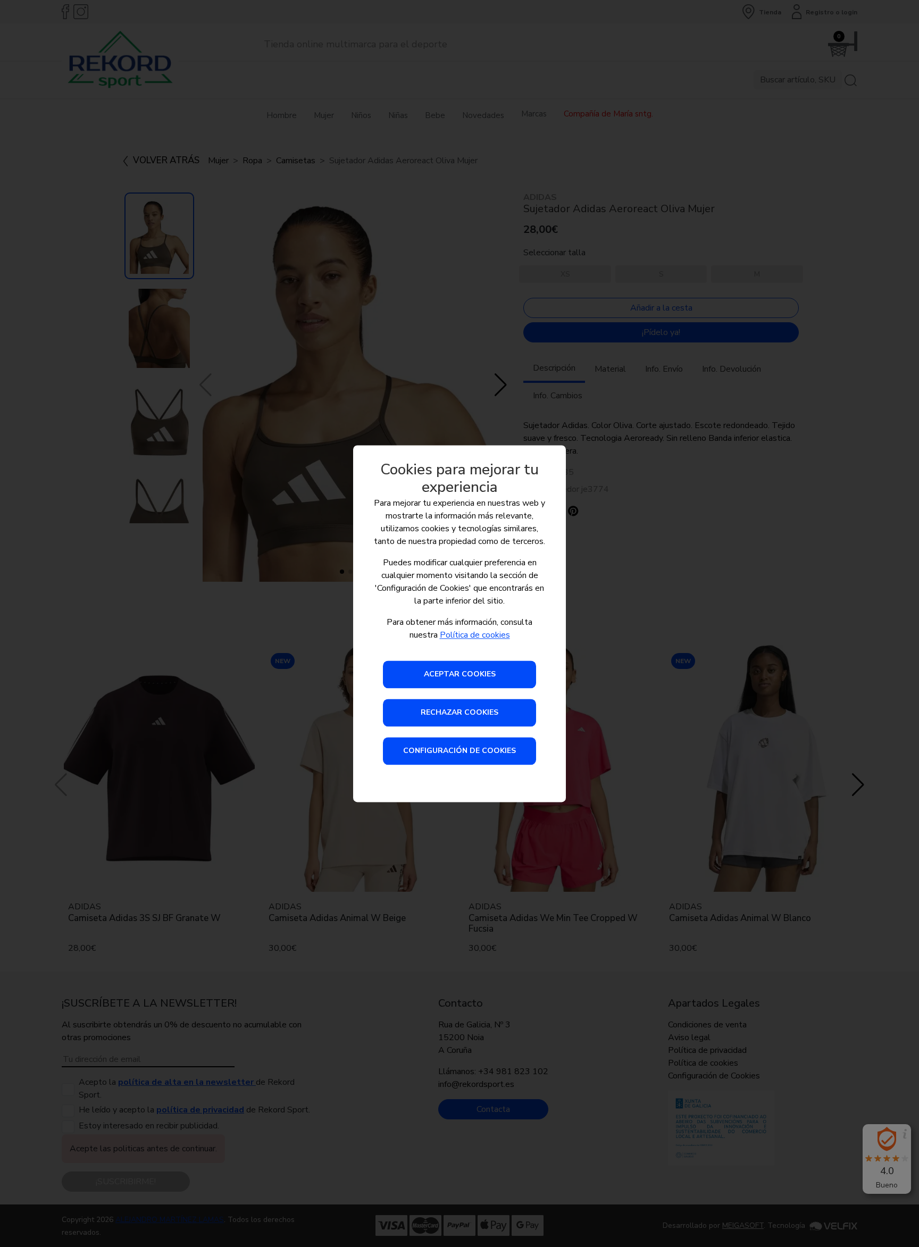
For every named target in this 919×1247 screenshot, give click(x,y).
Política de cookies (475, 635)
